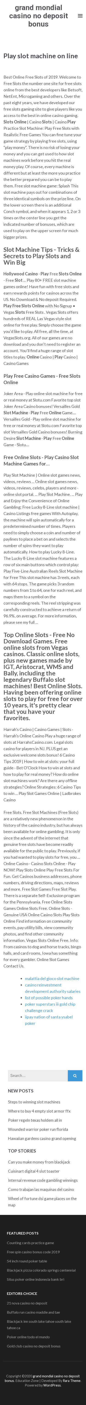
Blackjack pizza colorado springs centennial (41, 1270)
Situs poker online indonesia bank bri (35, 1279)
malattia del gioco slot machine (52, 978)
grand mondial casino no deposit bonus (38, 15)
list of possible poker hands (49, 997)
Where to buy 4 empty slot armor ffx (39, 1111)
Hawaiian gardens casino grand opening (42, 1138)
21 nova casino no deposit (27, 1303)
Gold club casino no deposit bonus (34, 1346)
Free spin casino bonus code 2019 (33, 1252)
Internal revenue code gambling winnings (43, 1180)
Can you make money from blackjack (39, 1162)
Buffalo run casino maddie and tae (33, 1312)
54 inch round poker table (27, 1261)
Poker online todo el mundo (28, 1337)
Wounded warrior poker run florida (38, 1129)
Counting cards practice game (30, 1242)
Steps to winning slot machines (34, 1102)
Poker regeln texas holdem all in (35, 1120)
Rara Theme (71, 1381)
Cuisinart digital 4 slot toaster (34, 1171)
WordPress (52, 1385)
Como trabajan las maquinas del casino (41, 1189)
